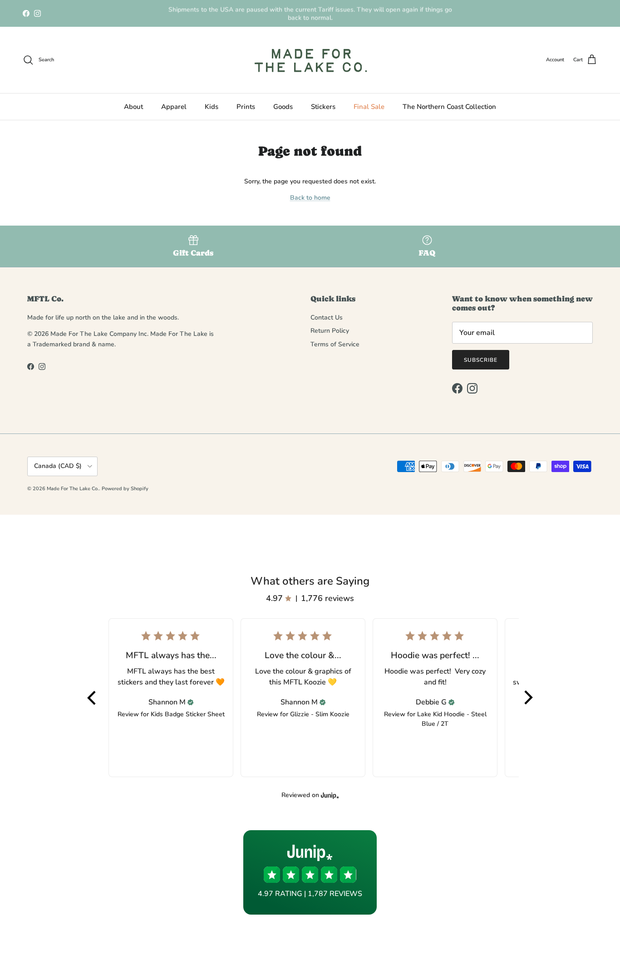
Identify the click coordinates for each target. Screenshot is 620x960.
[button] (92, 697)
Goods (283, 106)
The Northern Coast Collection (449, 106)
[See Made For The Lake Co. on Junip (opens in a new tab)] (330, 795)
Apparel (174, 106)
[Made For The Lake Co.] (310, 60)
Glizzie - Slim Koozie (319, 714)
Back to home (310, 197)
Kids (211, 106)
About (133, 106)
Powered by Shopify (125, 488)
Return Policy (329, 330)
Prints (245, 106)
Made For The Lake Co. (73, 488)
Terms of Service (334, 344)
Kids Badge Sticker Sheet (188, 714)
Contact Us (326, 317)
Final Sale (369, 106)
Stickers (323, 106)
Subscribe (480, 360)
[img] (190, 702)
